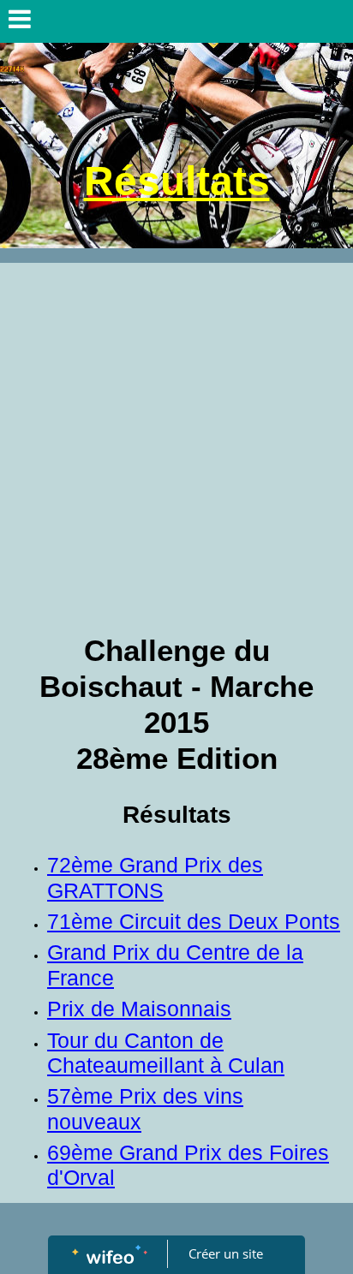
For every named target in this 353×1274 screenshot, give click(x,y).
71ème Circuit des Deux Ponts (193, 921)
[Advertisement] (176, 447)
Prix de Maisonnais (139, 1009)
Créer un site (225, 1253)
